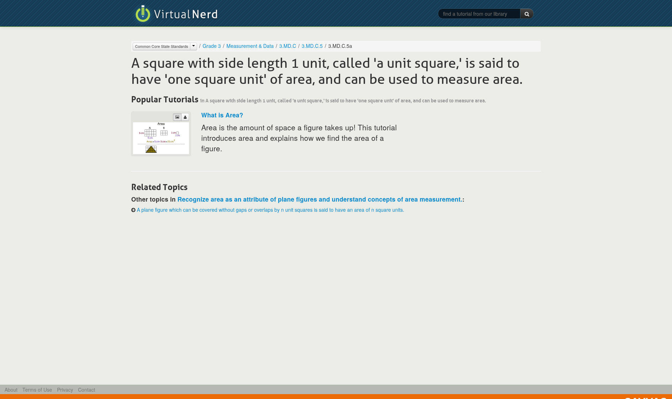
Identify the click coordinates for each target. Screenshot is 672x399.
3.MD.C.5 (312, 45)
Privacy (65, 389)
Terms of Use (37, 389)
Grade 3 (212, 45)
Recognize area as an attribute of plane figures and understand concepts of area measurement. (319, 199)
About (11, 389)
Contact (86, 389)
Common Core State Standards (161, 46)
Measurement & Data (250, 45)
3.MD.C (287, 45)
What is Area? (222, 114)
